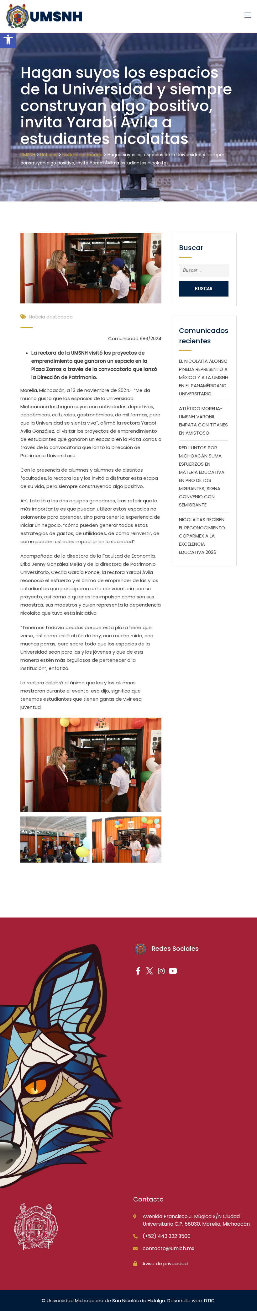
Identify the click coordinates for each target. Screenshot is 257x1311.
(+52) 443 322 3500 (167, 1236)
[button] (8, 39)
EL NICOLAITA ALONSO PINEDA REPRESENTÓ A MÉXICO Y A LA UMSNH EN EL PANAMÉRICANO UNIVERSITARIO (203, 377)
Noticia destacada (51, 316)
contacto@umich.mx (168, 1248)
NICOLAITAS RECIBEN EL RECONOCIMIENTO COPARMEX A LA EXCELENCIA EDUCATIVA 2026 (202, 535)
